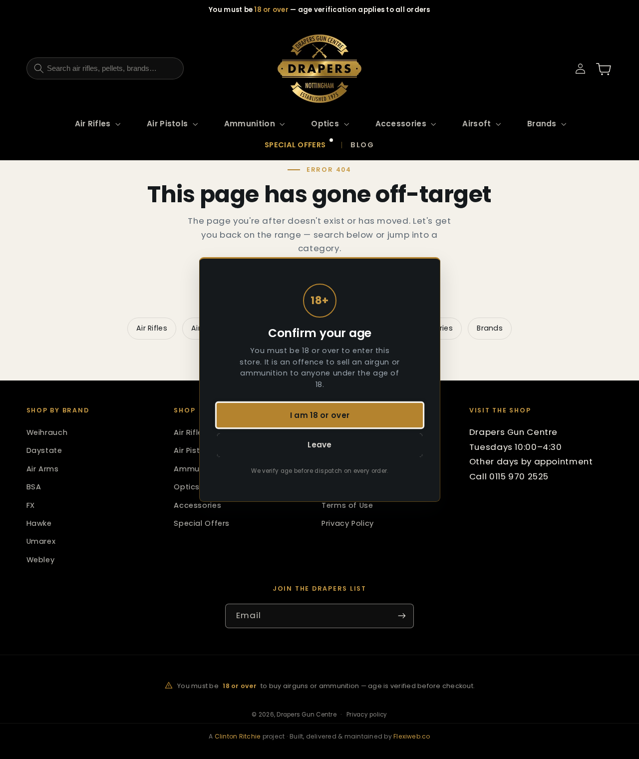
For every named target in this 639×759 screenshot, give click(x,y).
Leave (320, 445)
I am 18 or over (319, 415)
